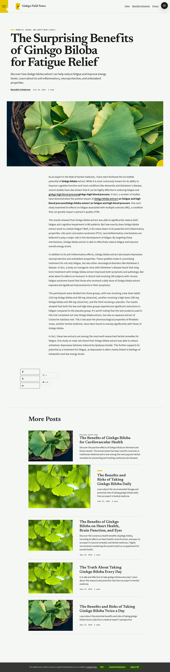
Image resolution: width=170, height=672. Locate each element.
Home (127, 6)
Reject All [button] (135, 667)
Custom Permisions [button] (117, 667)
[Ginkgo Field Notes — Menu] (164, 5)
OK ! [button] (102, 667)
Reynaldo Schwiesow (141, 6)
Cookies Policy (91, 667)
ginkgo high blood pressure (64, 194)
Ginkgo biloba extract (106, 199)
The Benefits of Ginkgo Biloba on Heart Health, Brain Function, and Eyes (101, 526)
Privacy (155, 6)
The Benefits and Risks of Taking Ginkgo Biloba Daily (114, 480)
